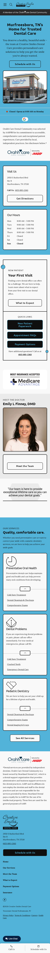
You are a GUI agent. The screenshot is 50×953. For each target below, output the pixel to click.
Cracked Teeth (14, 664)
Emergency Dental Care (18, 669)
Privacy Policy (8, 915)
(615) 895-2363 (21, 190)
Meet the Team (25, 466)
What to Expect (25, 302)
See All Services (25, 738)
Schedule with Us (25, 64)
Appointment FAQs (25, 335)
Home (5, 861)
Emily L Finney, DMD (19, 404)
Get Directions (25, 198)
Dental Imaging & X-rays (18, 725)
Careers (34, 915)
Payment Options (25, 344)
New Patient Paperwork (25, 325)
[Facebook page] (4, 899)
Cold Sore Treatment (16, 595)
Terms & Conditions (22, 915)
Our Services (9, 868)
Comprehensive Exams (17, 605)
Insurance (7, 892)
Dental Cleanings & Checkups (20, 600)
